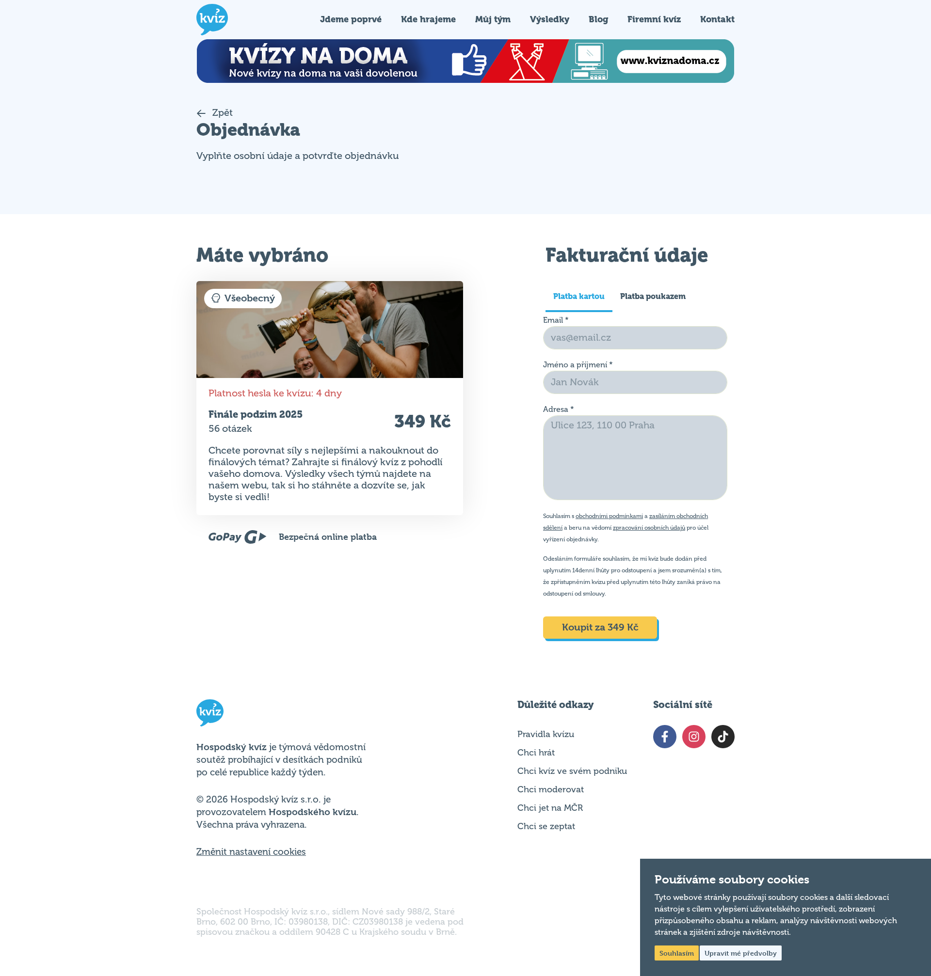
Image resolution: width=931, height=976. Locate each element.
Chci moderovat (550, 789)
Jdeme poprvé (351, 19)
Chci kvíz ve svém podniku (572, 771)
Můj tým (493, 19)
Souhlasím (676, 953)
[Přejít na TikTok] (723, 736)
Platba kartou (579, 296)
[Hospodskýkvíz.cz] (212, 19)
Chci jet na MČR (550, 808)
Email (556, 320)
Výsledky (549, 19)
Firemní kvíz (654, 19)
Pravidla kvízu (545, 734)
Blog (598, 19)
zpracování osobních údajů (649, 527)
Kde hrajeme (428, 19)
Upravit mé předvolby (741, 953)
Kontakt (717, 19)
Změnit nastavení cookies (251, 852)
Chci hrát (536, 752)
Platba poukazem (653, 296)
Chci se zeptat (546, 826)
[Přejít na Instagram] (694, 736)
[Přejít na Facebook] (664, 736)
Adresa (558, 409)
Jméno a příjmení (578, 365)
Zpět (221, 112)
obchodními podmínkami (609, 516)
